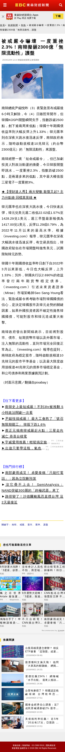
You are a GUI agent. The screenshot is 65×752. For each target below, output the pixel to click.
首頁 (2, 25)
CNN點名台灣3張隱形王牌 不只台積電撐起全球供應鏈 (54, 595)
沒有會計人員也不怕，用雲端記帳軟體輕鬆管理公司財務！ (32, 568)
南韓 (14, 524)
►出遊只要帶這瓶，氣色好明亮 (23, 448)
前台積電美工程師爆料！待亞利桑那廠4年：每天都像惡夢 (54, 568)
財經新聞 (13, 25)
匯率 (37, 524)
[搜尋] (60, 7)
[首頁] (32, 4)
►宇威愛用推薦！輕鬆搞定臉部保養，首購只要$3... (26, 442)
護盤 (45, 524)
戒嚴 (22, 524)
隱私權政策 (50, 745)
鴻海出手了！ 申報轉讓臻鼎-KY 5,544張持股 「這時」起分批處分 (10, 621)
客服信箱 (16, 745)
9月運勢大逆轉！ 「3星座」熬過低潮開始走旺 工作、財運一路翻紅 (32, 595)
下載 (58, 16)
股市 (30, 524)
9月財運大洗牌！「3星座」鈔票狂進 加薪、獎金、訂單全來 (10, 568)
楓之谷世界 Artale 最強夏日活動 (10, 595)
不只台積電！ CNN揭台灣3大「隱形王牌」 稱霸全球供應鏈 (32, 621)
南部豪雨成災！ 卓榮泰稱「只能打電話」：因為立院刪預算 (54, 621)
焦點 (23, 25)
